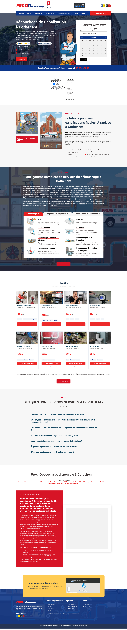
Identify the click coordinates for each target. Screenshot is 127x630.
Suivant (84, 59)
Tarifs (29, 13)
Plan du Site (52, 625)
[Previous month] (82, 37)
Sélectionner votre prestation (87, 30)
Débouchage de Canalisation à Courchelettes (28, 481)
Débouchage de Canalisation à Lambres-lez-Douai (52, 481)
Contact (83, 13)
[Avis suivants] (75, 88)
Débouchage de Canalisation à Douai (74, 481)
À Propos (49, 13)
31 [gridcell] (82, 55)
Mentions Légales (44, 625)
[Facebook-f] (17, 616)
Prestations (38, 13)
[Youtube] (109, 5)
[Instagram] (107, 5)
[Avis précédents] (64, 88)
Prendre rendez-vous (27, 324)
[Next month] (105, 37)
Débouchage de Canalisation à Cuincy (70, 483)
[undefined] (62, 86)
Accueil (21, 13)
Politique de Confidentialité (62, 625)
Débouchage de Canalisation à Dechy (92, 481)
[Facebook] (102, 5)
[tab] (33, 214)
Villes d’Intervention (63, 13)
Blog (76, 13)
